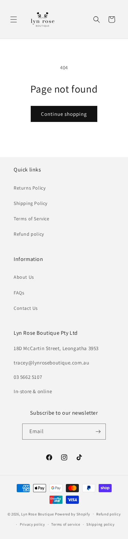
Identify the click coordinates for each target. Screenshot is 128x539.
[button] (13, 19)
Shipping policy (100, 524)
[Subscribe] (97, 432)
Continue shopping (64, 114)
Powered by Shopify (72, 513)
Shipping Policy (30, 203)
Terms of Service (31, 219)
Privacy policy (32, 524)
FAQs (19, 293)
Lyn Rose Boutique (37, 513)
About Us (24, 277)
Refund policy (29, 234)
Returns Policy (29, 188)
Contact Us (26, 308)
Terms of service (65, 524)
